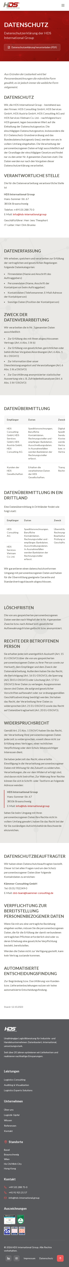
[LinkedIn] (9, 1258)
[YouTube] (17, 1258)
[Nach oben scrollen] (60, 1258)
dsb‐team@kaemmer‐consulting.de (33, 892)
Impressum (29, 1258)
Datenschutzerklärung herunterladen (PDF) (34, 47)
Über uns (9, 1109)
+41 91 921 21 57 (18, 1192)
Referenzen (10, 1125)
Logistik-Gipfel (11, 1115)
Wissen (8, 1120)
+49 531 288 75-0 (18, 1187)
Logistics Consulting (14, 1079)
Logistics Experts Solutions (18, 1090)
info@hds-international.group (24, 1197)
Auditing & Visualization (16, 1085)
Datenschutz (46, 1258)
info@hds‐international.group (30, 214)
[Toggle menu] (63, 5)
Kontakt (8, 1131)
